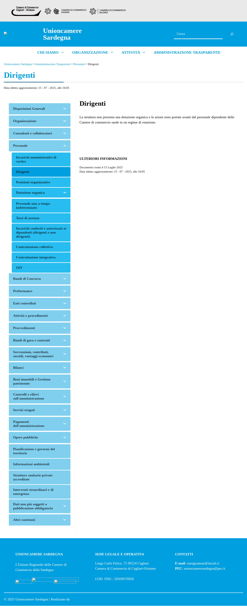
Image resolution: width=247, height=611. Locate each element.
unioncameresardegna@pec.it (204, 568)
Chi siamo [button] (48, 52)
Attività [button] (131, 52)
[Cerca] (232, 34)
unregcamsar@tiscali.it (203, 563)
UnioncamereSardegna (62, 34)
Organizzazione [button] (90, 52)
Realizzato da (62, 599)
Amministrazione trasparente (187, 52)
